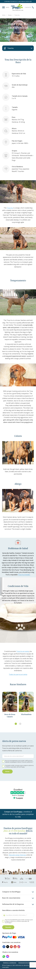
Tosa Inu (10, 208)
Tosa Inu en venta (22, 651)
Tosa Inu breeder (24, 575)
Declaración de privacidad (25, 962)
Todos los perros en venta (18, 674)
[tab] (16, 724)
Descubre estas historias (17, 855)
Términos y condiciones (9, 962)
